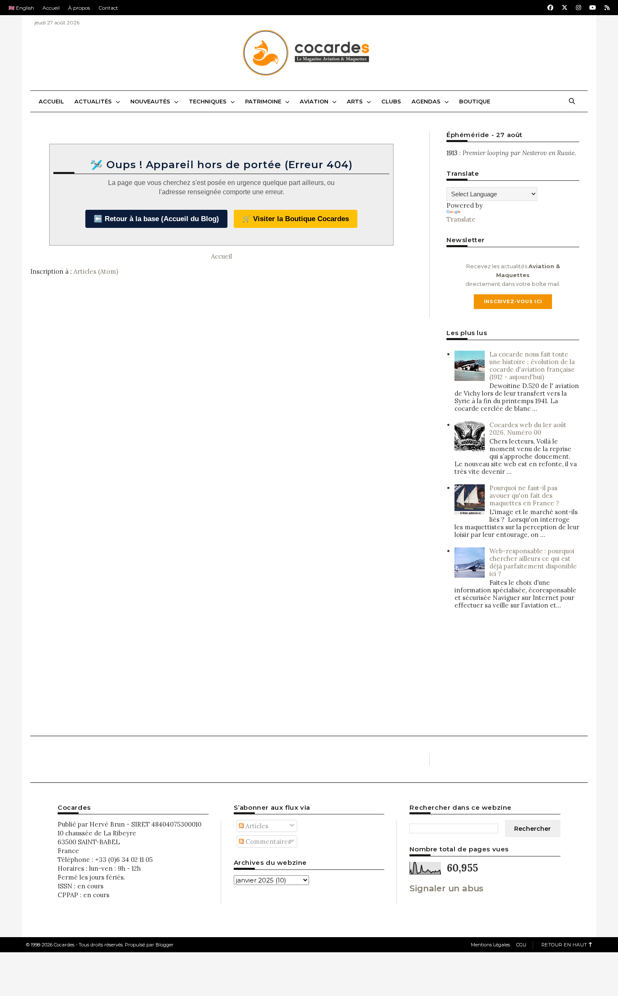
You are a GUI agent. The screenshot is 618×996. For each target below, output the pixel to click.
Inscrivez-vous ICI (513, 301)
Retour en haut (564, 945)
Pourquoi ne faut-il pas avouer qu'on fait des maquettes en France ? (524, 495)
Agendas (427, 101)
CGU (521, 945)
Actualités (94, 101)
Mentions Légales (490, 945)
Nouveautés (151, 101)
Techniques (208, 101)
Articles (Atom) (96, 271)
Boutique (474, 101)
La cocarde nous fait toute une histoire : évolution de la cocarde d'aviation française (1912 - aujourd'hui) (532, 365)
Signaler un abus (446, 888)
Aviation (315, 101)
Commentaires (267, 841)
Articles (256, 826)
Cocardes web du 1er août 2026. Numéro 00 (527, 428)
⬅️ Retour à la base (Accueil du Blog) (156, 218)
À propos (79, 8)
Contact (108, 8)
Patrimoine (264, 101)
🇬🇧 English (21, 8)
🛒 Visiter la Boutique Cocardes (295, 218)
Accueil (51, 8)
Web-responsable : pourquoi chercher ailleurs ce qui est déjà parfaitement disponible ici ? (533, 562)
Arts (355, 101)
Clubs (391, 101)
